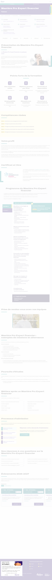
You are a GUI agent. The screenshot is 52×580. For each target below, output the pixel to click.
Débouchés (26, 38)
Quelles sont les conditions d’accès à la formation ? (10, 459)
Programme (15, 38)
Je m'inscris (16, 504)
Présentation (5, 38)
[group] (7, 206)
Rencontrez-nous (47, 38)
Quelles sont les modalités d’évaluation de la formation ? (38, 459)
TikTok (32, 568)
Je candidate (25, 434)
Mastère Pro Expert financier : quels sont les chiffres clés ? (38, 461)
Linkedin (32, 566)
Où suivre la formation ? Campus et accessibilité (9, 463)
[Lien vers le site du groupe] (43, 574)
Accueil (2, 15)
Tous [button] (2, 485)
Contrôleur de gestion (5, 403)
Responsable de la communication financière (36, 401)
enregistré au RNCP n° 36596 (40, 169)
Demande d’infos (36, 4)
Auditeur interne (4, 410)
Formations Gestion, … (15, 15)
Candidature (12, 4)
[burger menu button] (50, 2)
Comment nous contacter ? (32, 463)
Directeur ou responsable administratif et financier (10, 401)
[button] (26, 321)
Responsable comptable (32, 403)
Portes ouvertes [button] (8, 485)
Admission (36, 38)
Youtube (41, 566)
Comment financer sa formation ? (7, 461)
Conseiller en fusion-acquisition (33, 410)
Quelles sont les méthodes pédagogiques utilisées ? (10, 465)
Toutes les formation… (8, 15)
